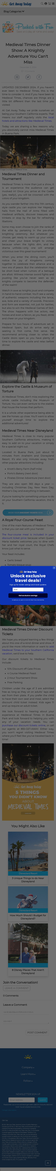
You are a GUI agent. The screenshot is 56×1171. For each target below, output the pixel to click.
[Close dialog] (54, 568)
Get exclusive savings (28, 595)
